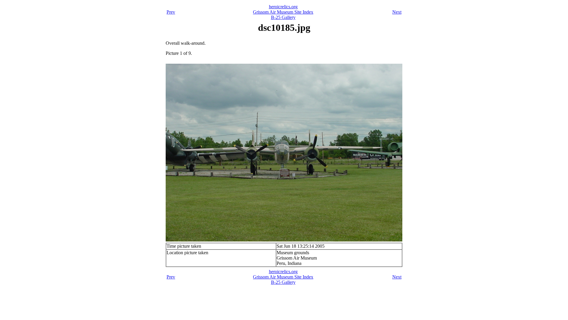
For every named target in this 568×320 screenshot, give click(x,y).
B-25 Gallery (283, 17)
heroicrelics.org (283, 6)
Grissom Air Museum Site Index (283, 12)
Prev (171, 12)
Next (396, 12)
